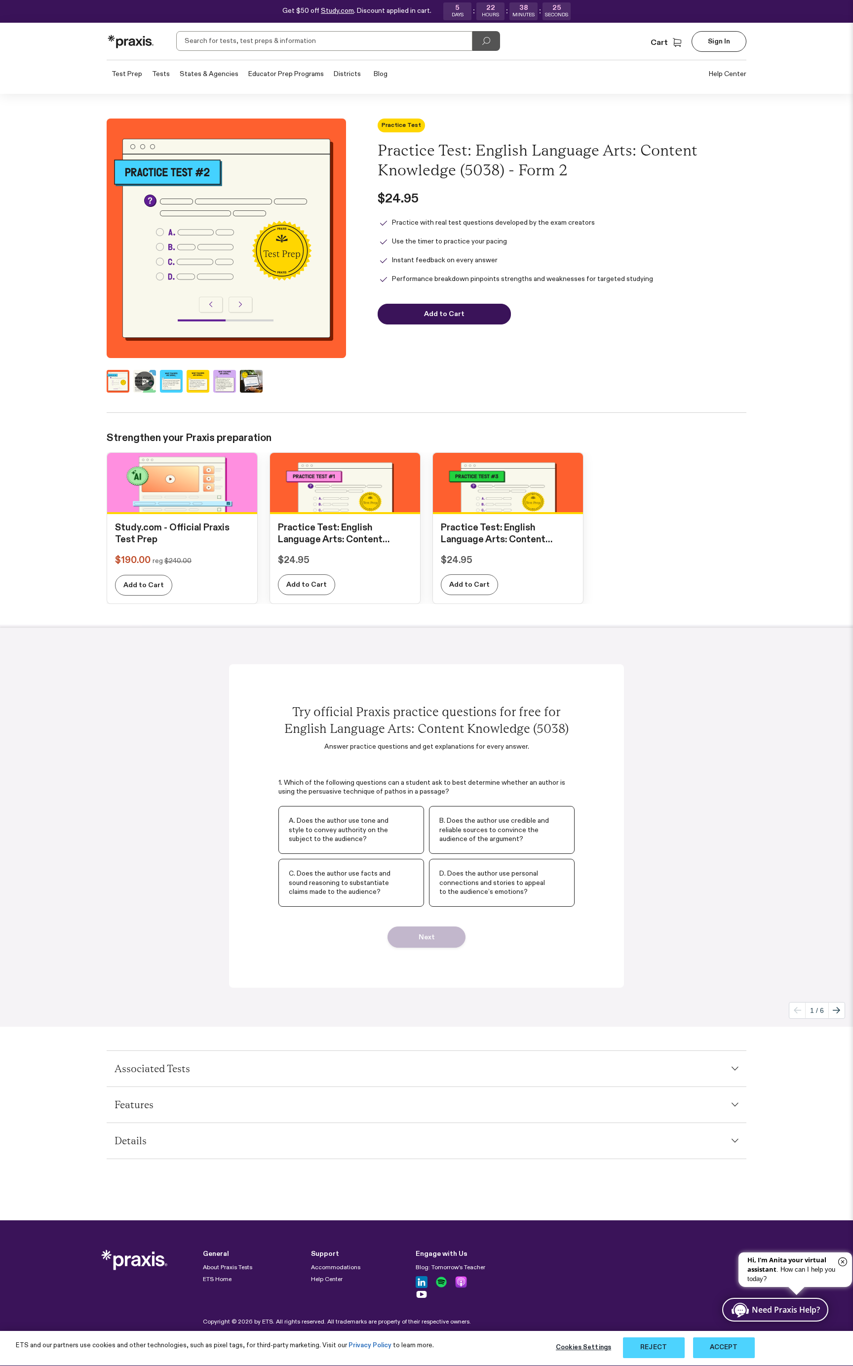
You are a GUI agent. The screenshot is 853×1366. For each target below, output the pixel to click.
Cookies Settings (583, 1347)
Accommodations (335, 1268)
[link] (182, 504)
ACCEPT (724, 1347)
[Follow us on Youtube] (421, 1294)
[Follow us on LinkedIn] (421, 1282)
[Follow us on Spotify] (441, 1282)
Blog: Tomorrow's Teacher (450, 1268)
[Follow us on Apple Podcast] (461, 1282)
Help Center (727, 74)
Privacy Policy (370, 1345)
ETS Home (217, 1280)
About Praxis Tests (227, 1268)
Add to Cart (143, 585)
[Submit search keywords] (486, 41)
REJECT (653, 1347)
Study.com (337, 10)
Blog (381, 74)
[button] (667, 43)
